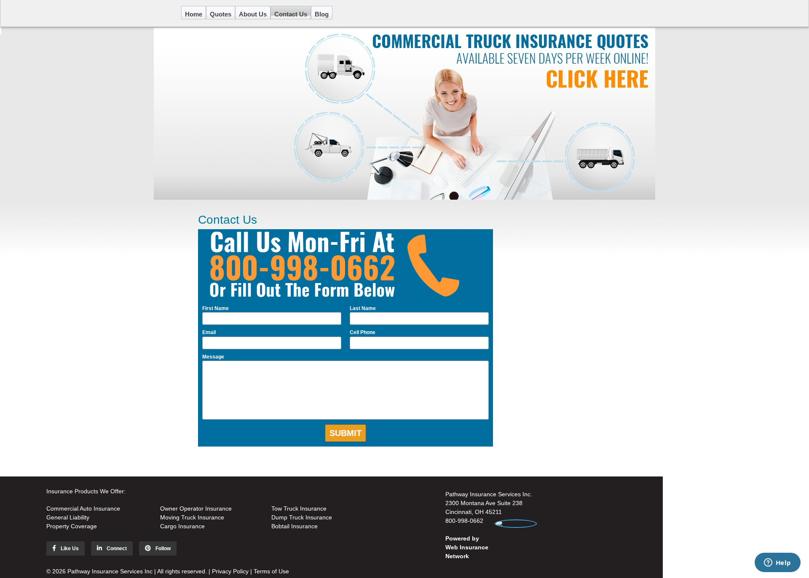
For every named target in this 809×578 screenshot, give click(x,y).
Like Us (69, 548)
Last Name (363, 308)
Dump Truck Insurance (301, 517)
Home (193, 13)
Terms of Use (271, 571)
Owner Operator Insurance (196, 508)
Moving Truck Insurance (192, 517)
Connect (116, 548)
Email (209, 332)
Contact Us (290, 13)
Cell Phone (362, 332)
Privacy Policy (230, 571)
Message (213, 357)
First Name (215, 308)
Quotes (220, 13)
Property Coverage (71, 526)
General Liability (67, 517)
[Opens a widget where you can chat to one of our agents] (777, 563)
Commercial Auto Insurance (83, 508)
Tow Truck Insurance (299, 508)
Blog (322, 13)
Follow (162, 548)
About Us (253, 13)
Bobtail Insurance (294, 526)
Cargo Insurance (182, 526)
